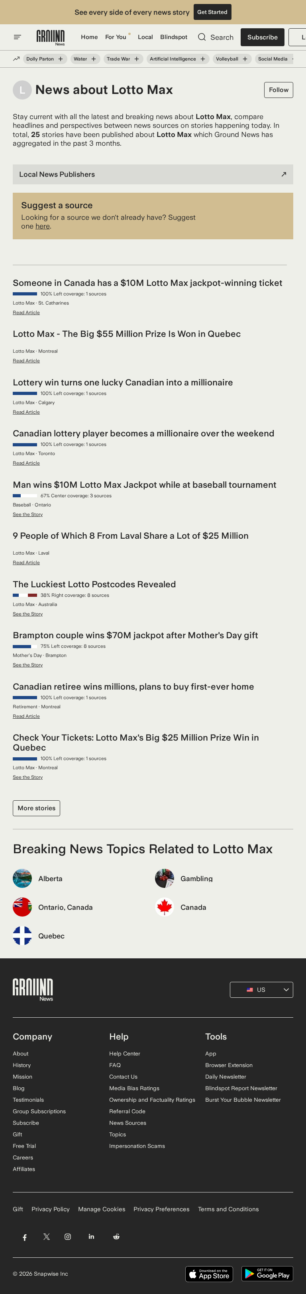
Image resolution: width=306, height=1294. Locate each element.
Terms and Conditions (228, 1209)
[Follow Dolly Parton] (60, 59)
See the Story (28, 514)
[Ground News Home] (51, 38)
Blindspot (173, 37)
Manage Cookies (102, 1209)
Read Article (26, 312)
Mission (22, 1076)
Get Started (212, 12)
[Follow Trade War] (136, 59)
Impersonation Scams (137, 1146)
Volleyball (227, 59)
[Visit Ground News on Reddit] (116, 1236)
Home (89, 37)
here (42, 226)
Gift (17, 1134)
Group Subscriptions (39, 1111)
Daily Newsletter (225, 1076)
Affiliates (24, 1169)
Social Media (273, 59)
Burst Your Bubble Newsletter (243, 1100)
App (210, 1053)
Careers (23, 1157)
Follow (278, 90)
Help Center (124, 1053)
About (20, 1053)
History (22, 1065)
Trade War (118, 59)
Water (80, 59)
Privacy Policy (50, 1209)
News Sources (127, 1123)
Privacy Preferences (161, 1209)
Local (145, 37)
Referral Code (127, 1111)
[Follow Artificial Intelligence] (202, 59)
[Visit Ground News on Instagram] (67, 1236)
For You (115, 37)
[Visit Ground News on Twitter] (46, 1236)
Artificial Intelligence (173, 59)
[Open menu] (17, 37)
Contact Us (123, 1076)
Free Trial (24, 1146)
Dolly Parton (40, 59)
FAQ (115, 1065)
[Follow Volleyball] (245, 59)
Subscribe (262, 37)
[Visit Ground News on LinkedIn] (91, 1236)
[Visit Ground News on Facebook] (24, 1236)
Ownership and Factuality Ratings (152, 1100)
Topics (117, 1134)
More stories (36, 808)
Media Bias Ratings (134, 1088)
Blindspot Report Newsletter (241, 1088)
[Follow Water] (93, 59)
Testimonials (28, 1100)
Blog (19, 1088)
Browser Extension (229, 1065)
